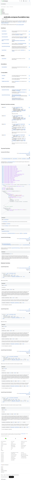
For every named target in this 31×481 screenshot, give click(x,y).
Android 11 (2, 461)
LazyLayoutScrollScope (5, 89)
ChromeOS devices (23, 445)
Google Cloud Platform (4, 470)
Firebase (2, 469)
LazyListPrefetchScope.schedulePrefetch (18, 40)
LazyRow (21, 34)
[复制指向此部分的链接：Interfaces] (6, 28)
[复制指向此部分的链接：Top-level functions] (11, 148)
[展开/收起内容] (4, 9)
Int (13, 96)
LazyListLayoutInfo (5, 36)
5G (11, 449)
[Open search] (19, 0)
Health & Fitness (13, 445)
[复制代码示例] (29, 165)
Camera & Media (13, 446)
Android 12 (2, 460)
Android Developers (3, 6)
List (16, 116)
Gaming (12, 442)
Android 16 (2, 455)
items (21, 107)
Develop (8, 6)
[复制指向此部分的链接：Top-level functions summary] (15, 86)
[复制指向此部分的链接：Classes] (5, 55)
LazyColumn (17, 34)
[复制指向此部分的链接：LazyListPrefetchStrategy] (11, 237)
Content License (23, 433)
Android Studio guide (13, 454)
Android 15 (2, 456)
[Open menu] (1, 1)
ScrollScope (18, 90)
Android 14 (2, 457)
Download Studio (13, 458)
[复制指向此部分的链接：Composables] (8, 72)
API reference (11, 6)
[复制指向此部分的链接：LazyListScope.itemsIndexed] (12, 350)
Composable (24, 110)
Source (2, 446)
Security (2, 445)
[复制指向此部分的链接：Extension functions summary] (15, 104)
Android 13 (2, 459)
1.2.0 (29, 353)
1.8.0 (29, 155)
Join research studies (23, 457)
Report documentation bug (24, 455)
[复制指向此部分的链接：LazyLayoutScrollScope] (10, 152)
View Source (27, 154)
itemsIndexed (22, 124)
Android (2, 442)
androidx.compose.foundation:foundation (24, 153)
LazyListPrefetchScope (5, 43)
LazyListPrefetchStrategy (22, 43)
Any (14, 107)
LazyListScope (4, 50)
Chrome (2, 468)
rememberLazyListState (5, 81)
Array (16, 108)
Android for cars (23, 446)
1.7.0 (29, 240)
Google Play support (23, 456)
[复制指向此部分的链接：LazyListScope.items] (9, 266)
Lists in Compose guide (19, 24)
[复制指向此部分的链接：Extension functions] (11, 263)
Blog (1, 449)
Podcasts (2, 450)
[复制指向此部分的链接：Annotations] (7, 64)
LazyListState (4, 58)
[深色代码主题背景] (29, 157)
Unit (5, 107)
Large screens (23, 442)
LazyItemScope (14, 111)
